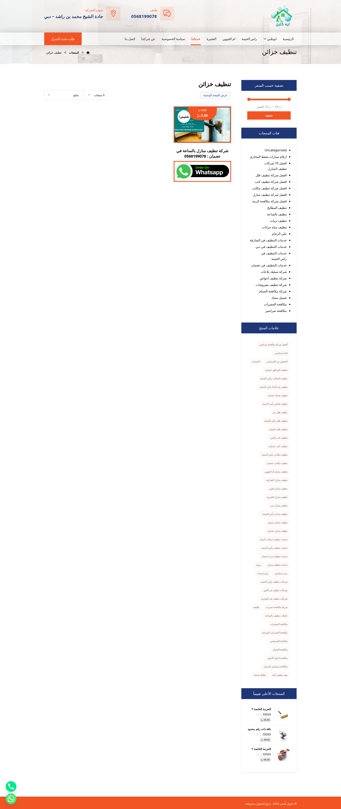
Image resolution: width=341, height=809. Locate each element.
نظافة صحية (260, 675)
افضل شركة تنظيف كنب (271, 181)
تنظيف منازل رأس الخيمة (275, 514)
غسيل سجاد (279, 298)
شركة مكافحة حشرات (277, 607)
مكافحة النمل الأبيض (277, 658)
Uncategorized (276, 150)
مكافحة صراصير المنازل (276, 666)
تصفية (269, 115)
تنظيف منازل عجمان (277, 531)
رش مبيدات (262, 573)
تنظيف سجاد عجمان (278, 395)
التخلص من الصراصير (277, 361)
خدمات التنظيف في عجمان (269, 265)
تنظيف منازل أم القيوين (276, 471)
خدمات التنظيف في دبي (271, 247)
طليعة (256, 607)
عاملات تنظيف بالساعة (276, 615)
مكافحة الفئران (280, 649)
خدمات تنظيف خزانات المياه (274, 539)
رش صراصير (281, 573)
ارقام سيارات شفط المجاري (268, 156)
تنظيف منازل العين (278, 488)
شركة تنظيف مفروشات (271, 285)
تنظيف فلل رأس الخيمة (276, 420)
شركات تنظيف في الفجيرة (274, 598)
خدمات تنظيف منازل (277, 564)
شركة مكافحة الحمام (273, 291)
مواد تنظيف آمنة (280, 675)
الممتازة (256, 361)
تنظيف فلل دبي (280, 412)
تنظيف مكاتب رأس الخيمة (275, 454)
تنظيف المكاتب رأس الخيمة (274, 378)
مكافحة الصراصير (279, 641)
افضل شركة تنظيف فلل (271, 175)
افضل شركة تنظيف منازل (270, 194)
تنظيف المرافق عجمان (276, 370)
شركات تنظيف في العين (275, 590)
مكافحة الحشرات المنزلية (275, 632)
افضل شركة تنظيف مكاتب (269, 188)
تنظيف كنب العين (279, 437)
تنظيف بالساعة (277, 214)
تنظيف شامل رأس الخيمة (275, 403)
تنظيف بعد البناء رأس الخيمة (274, 387)
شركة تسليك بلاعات (274, 272)
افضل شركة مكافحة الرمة (269, 201)
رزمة (258, 564)
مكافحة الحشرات (275, 304)
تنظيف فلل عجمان (278, 429)
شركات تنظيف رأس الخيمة (274, 581)
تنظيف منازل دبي (279, 505)
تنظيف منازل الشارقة (277, 480)
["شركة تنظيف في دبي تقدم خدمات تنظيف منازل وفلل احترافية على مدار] (282, 16)
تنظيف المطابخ (277, 208)
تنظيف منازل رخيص (278, 522)
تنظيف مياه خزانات (274, 227)
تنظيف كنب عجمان (278, 446)
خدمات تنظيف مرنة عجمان (274, 556)
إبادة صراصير (281, 353)
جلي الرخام (279, 234)
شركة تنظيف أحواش (273, 278)
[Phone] (11, 786)
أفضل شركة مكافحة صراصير (273, 344)
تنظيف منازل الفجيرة (277, 497)
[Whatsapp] (11, 798)
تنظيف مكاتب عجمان (277, 463)
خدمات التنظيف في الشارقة (268, 240)
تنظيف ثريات (278, 221)
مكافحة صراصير (276, 311)
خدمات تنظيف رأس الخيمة (274, 548)
